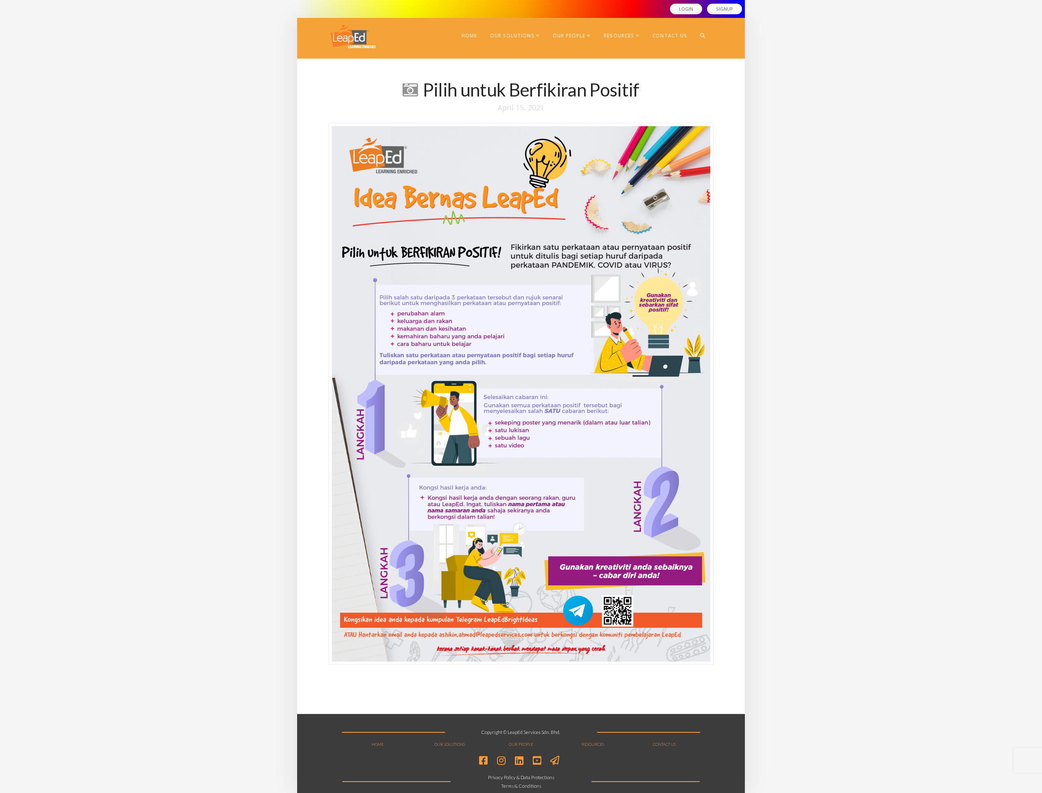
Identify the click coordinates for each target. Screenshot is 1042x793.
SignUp (724, 9)
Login (686, 9)
